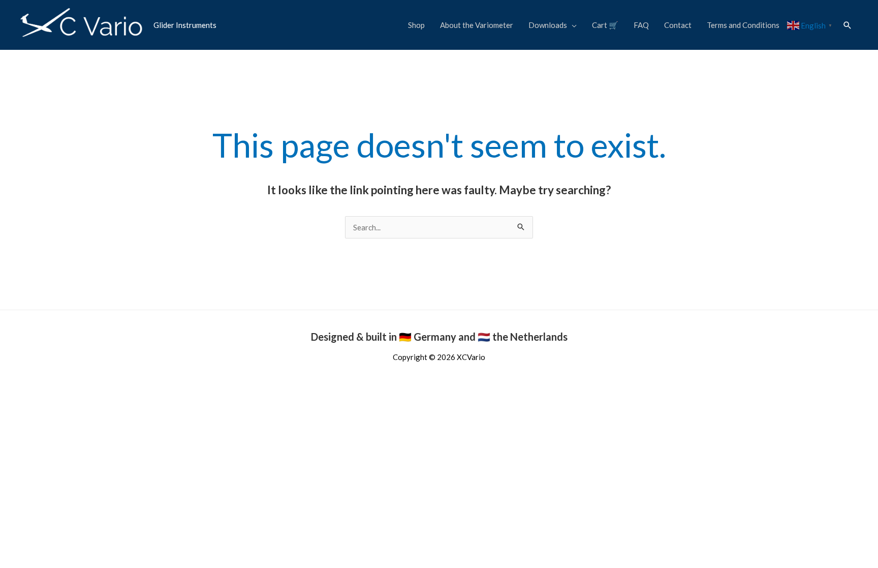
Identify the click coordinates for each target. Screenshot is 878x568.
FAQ (641, 24)
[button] (847, 25)
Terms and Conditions (743, 24)
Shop (416, 24)
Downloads (547, 24)
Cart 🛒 (605, 24)
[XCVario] (82, 23)
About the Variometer (476, 24)
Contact (678, 24)
